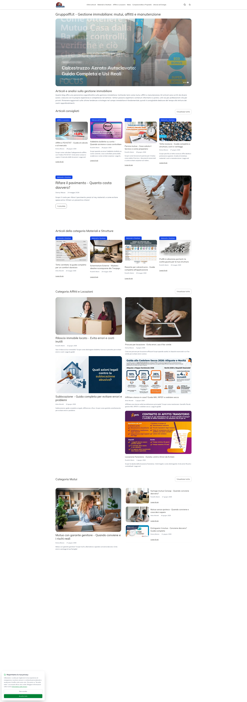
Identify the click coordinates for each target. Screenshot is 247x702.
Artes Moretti (66, 79)
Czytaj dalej (61, 206)
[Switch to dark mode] (190, 4)
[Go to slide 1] (184, 82)
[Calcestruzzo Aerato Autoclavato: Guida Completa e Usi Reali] (123, 52)
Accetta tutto (23, 696)
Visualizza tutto (183, 112)
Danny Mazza (59, 149)
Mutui (129, 5)
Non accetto (23, 691)
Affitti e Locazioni (119, 5)
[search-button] (185, 5)
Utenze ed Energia (159, 5)
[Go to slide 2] (186, 82)
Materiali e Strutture (104, 5)
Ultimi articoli (91, 5)
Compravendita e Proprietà (141, 5)
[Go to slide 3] (188, 82)
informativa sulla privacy (19, 687)
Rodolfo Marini (94, 147)
